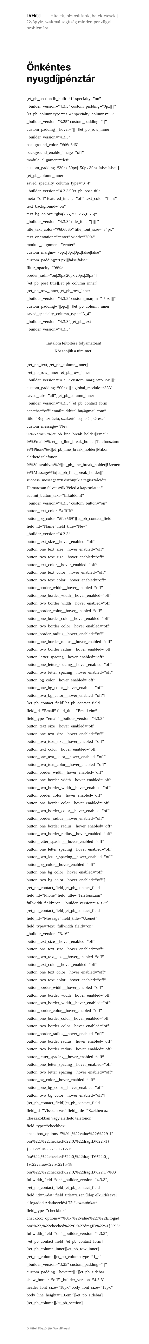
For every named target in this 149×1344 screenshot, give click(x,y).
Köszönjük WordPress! (54, 1328)
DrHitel (34, 15)
